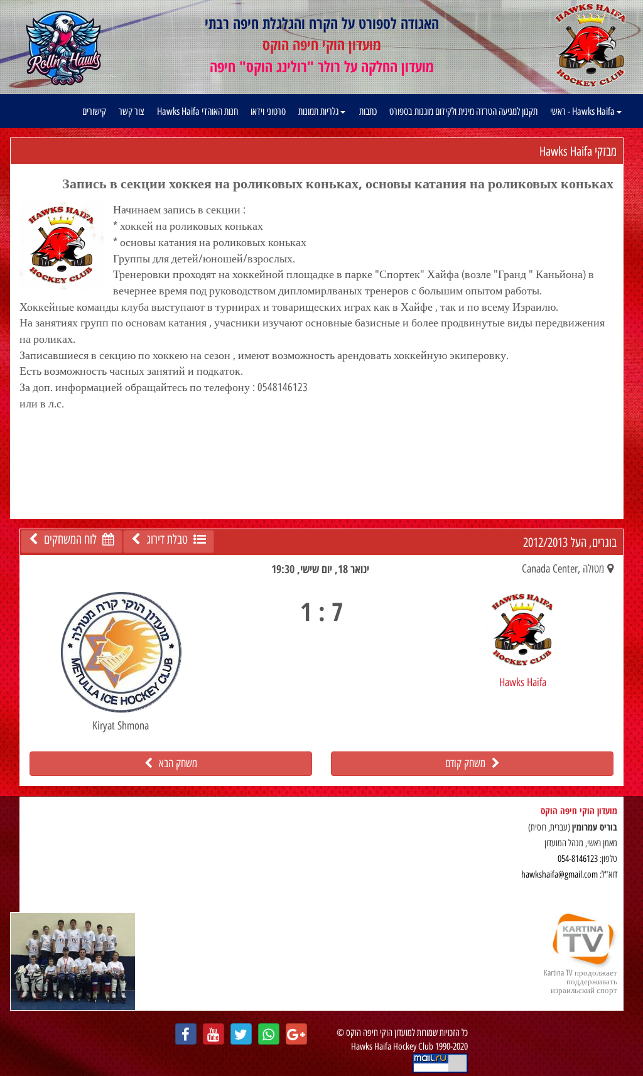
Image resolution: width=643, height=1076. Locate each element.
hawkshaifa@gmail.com (559, 874)
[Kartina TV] (73, 961)
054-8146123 (578, 858)
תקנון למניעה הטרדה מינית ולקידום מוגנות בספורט (463, 111)
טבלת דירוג (166, 539)
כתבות (368, 111)
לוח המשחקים (70, 539)
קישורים (94, 111)
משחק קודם (468, 763)
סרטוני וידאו (268, 111)
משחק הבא (175, 763)
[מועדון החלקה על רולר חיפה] (64, 48)
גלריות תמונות (319, 111)
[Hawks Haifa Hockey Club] (590, 44)
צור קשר (131, 111)
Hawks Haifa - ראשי (583, 111)
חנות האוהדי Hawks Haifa (197, 111)
